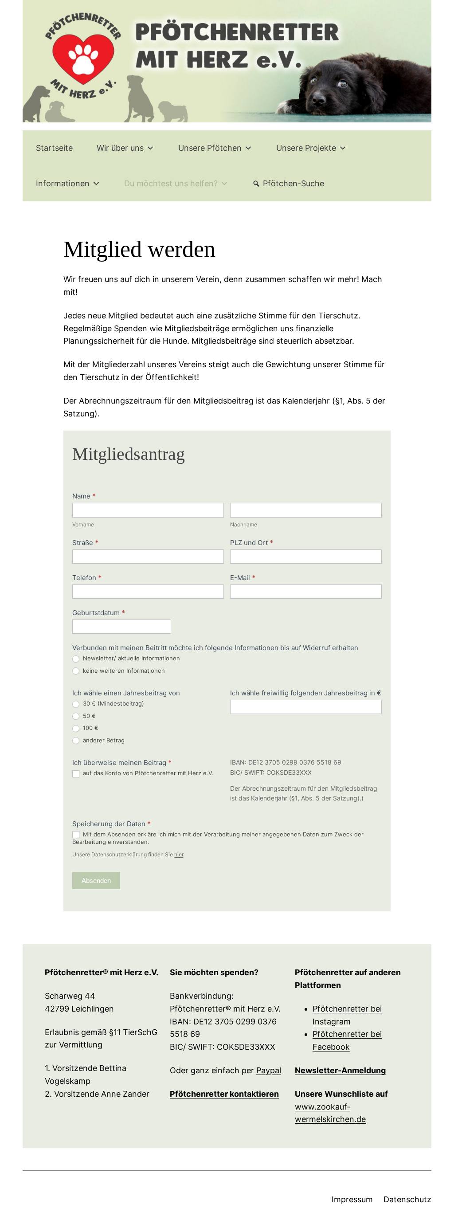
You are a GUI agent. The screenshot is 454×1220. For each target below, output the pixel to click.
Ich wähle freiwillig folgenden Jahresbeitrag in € (305, 693)
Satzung (78, 413)
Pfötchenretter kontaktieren (224, 1093)
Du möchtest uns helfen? (171, 183)
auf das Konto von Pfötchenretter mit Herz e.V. (147, 773)
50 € (88, 715)
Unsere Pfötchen (210, 148)
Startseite (54, 148)
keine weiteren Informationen (123, 670)
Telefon (87, 577)
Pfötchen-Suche (293, 183)
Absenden (96, 880)
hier (178, 854)
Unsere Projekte (306, 148)
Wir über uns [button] (120, 148)
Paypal (268, 1070)
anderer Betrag (103, 740)
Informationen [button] (63, 183)
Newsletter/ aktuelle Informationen (130, 658)
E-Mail (242, 577)
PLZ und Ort (251, 542)
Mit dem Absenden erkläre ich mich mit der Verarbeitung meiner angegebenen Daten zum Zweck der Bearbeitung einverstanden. (218, 838)
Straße (85, 542)
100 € (89, 727)
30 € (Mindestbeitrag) (112, 703)
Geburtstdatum (98, 612)
